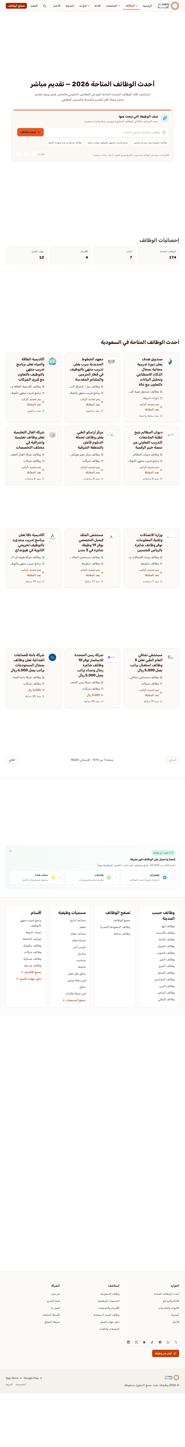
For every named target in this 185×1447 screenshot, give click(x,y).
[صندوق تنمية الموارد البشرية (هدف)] (170, 362)
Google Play (31, 1378)
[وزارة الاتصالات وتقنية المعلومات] (170, 537)
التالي (12, 760)
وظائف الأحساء (165, 932)
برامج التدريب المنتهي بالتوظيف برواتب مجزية (108, 142)
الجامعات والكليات (109, 1329)
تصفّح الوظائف (16, 5)
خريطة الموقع (52, 1322)
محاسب (81, 960)
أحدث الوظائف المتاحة (166, 1293)
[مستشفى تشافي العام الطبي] (170, 657)
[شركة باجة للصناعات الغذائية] (52, 657)
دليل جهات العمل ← (28, 979)
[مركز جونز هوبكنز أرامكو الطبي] (111, 435)
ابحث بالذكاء (28, 132)
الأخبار (57, 5)
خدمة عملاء (79, 940)
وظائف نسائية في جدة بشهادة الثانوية (65, 142)
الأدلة (97, 5)
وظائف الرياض (166, 992)
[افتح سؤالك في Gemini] (19, 154)
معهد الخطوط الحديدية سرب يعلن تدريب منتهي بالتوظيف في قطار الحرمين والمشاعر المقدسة (86, 369)
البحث (34, 5)
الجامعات (111, 5)
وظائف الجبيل (166, 946)
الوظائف (130, 5)
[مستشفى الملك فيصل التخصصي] (111, 537)
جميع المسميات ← (74, 1000)
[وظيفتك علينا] (168, 5)
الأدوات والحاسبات (168, 1308)
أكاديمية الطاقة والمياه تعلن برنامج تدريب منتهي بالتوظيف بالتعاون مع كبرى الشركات (30, 369)
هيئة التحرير (53, 1301)
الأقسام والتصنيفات (108, 1308)
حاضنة (82, 967)
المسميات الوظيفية (108, 1301)
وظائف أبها (168, 926)
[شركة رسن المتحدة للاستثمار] (111, 657)
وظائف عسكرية (32, 958)
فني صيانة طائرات (75, 993)
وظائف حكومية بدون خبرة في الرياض (150, 142)
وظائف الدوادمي (164, 979)
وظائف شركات (91, 461)
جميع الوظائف (121, 920)
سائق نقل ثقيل (77, 973)
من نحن (55, 1293)
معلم (83, 927)
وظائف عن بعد (32, 965)
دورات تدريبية (151, 398)
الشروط (9, 1384)
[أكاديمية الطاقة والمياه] (52, 362)
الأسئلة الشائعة (51, 1314)
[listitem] (176, 1342)
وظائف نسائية (122, 933)
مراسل (82, 953)
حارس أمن (79, 947)
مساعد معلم (78, 933)
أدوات (83, 5)
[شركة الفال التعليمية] (52, 435)
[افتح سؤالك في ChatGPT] (33, 154)
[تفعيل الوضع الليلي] (44, 6)
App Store (12, 1378)
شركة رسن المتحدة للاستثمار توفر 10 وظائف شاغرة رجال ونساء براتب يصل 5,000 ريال (88, 665)
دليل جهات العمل (109, 1322)
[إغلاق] (10, 851)
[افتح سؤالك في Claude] (26, 154)
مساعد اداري (78, 920)
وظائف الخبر (167, 959)
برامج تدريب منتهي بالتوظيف (84, 393)
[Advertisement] (92, 53)
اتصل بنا (55, 1308)
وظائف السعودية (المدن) (115, 927)
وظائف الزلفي (166, 999)
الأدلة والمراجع (171, 1301)
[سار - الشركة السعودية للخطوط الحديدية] (111, 362)
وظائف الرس (167, 986)
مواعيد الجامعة (32, 939)
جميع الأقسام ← (31, 972)
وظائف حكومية (150, 563)
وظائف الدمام (166, 972)
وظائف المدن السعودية (106, 1314)
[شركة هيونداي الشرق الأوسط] (52, 537)
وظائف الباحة (167, 939)
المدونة (70, 5)
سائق (82, 986)
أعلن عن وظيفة (163, 1353)
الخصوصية (21, 1384)
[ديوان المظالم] (170, 435)
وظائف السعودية (110, 1293)
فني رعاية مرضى (76, 980)
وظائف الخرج (167, 966)
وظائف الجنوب (166, 952)
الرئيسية (147, 5)
